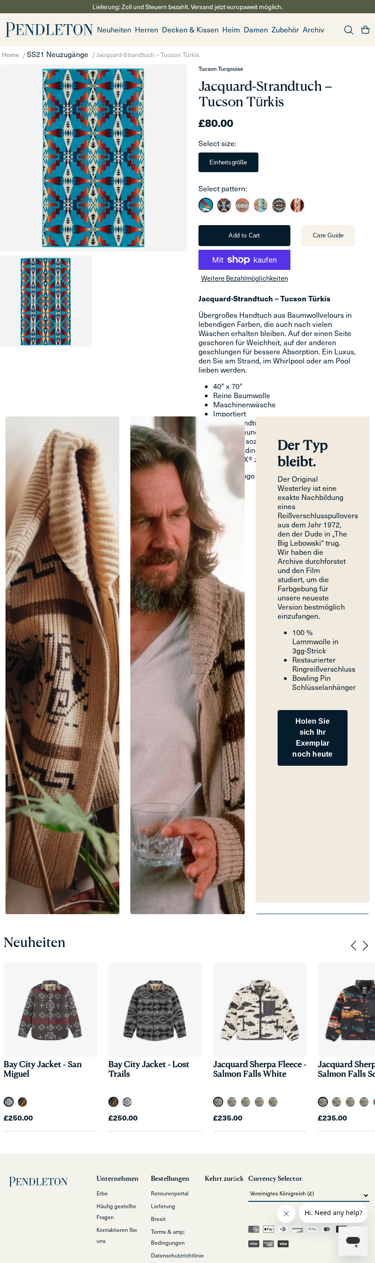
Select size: (217, 143)
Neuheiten (114, 29)
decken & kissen (190, 29)
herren (146, 29)
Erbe (102, 1193)
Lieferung (163, 1206)
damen (256, 29)
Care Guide (328, 235)
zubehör (285, 29)
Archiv (313, 29)
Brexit (158, 1218)
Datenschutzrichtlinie (177, 1255)
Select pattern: (222, 188)
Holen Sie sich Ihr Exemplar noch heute (312, 737)
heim (231, 29)
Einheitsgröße (228, 162)
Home (10, 54)
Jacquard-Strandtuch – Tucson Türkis (147, 54)
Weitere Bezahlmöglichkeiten (244, 278)
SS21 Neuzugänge (57, 54)
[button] (146, 30)
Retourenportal (169, 1193)
